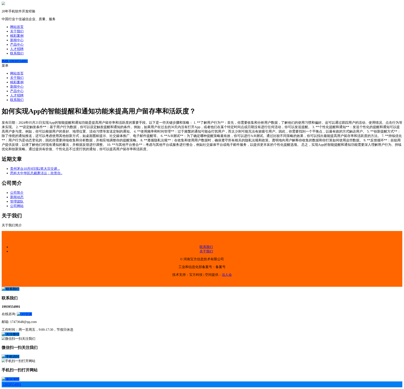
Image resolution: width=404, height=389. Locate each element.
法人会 (227, 274)
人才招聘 (17, 49)
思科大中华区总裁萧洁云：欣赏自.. (36, 173)
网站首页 (17, 27)
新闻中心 (17, 40)
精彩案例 (17, 35)
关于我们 (17, 31)
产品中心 (17, 44)
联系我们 (17, 53)
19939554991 (12, 384)
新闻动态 (17, 197)
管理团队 (17, 201)
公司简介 (17, 192)
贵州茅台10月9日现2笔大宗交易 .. (35, 168)
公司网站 (17, 206)
